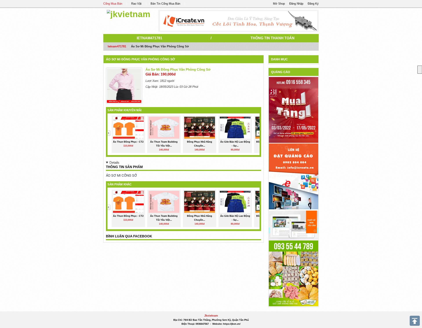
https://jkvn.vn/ (231, 324)
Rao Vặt (136, 3)
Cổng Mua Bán (112, 3)
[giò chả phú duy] (293, 273)
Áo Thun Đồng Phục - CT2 (128, 141)
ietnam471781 (149, 38)
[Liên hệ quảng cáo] (293, 176)
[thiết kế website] (238, 21)
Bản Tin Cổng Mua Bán (165, 3)
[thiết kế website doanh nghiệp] (293, 225)
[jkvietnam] (128, 13)
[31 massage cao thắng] (293, 109)
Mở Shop (279, 3)
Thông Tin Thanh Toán (273, 38)
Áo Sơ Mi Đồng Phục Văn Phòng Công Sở (140, 59)
